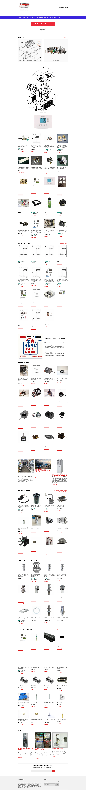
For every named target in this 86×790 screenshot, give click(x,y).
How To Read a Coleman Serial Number (39, 788)
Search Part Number (41, 17)
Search (22, 786)
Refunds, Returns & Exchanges (39, 787)
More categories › (65, 37)
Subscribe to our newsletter (43, 761)
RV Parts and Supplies (51, 17)
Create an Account (65, 7)
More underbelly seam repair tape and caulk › (60, 625)
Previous (20, 86)
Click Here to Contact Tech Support (43, 23)
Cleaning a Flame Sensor (58, 744)
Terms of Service (61, 786)
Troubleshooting (50, 786)
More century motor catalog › (63, 358)
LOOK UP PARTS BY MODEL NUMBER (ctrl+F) (26, 17)
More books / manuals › (64, 239)
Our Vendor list (47, 787)
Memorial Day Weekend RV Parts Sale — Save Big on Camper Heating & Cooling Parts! (26, 469)
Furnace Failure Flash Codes (56, 787)
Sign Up (53, 766)
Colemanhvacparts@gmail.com (43, 28)
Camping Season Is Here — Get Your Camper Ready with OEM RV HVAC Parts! (42, 466)
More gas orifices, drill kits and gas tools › (61, 651)
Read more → (20, 478)
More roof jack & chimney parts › (62, 555)
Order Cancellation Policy (29, 787)
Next (66, 86)
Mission (48, 788)
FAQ (51, 788)
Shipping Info (40, 786)
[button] (20, 143)
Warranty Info (55, 786)
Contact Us (35, 786)
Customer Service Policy (28, 786)
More (59, 17)
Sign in (60, 7)
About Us (44, 786)
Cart (66, 9)
